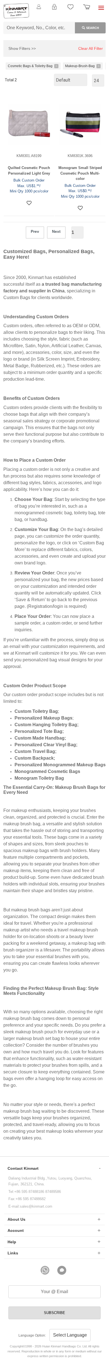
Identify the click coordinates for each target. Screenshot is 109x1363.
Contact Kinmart (23, 1168)
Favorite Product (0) (54, 16)
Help (12, 1242)
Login (54, 10)
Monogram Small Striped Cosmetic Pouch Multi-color (80, 173)
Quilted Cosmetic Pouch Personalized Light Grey (29, 170)
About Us (16, 1219)
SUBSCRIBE (54, 1313)
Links (13, 1253)
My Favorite (70, 10)
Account (16, 1230)
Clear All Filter (90, 48)
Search (92, 28)
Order (86, 10)
